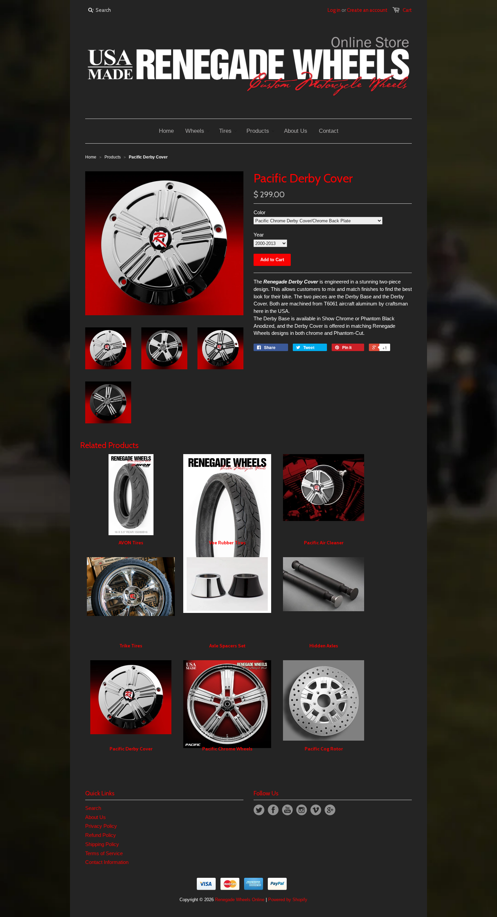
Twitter (259, 809)
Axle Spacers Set (227, 646)
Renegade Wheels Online (239, 899)
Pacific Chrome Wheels (227, 749)
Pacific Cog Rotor (324, 749)
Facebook (273, 809)
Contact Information (106, 862)
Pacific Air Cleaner (324, 543)
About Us (95, 817)
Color (259, 212)
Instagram (301, 809)
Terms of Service (104, 853)
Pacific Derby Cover (131, 749)
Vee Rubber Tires (227, 543)
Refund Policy (100, 835)
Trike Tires (130, 646)
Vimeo (315, 809)
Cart (407, 10)
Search (93, 808)
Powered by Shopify (287, 899)
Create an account (367, 10)
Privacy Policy (101, 826)
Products (112, 157)
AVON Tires (131, 543)
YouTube (287, 809)
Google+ (330, 809)
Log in (334, 10)
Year (259, 235)
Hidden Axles (323, 646)
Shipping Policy (102, 844)
